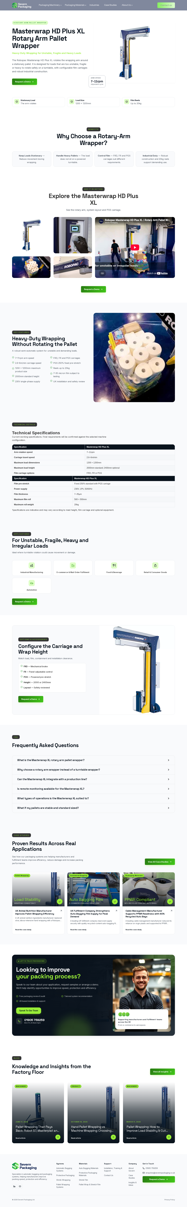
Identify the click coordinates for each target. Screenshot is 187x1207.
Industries (94, 5)
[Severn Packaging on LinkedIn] (14, 1186)
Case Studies (110, 5)
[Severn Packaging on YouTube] (20, 1186)
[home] (21, 5)
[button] (49, 5)
